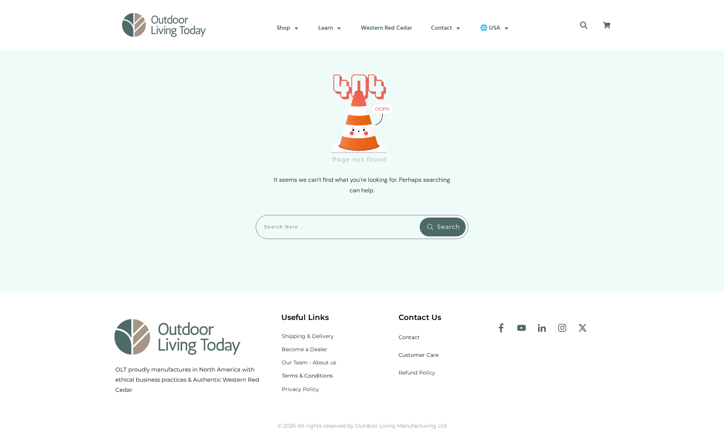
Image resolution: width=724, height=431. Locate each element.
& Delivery (308, 336)
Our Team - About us (309, 362)
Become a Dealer (304, 349)
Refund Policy (417, 372)
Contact (410, 337)
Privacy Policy (300, 389)
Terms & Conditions (307, 375)
